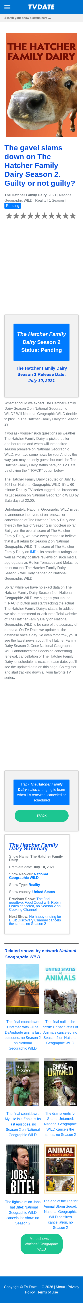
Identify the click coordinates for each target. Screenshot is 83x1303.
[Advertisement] (41, 269)
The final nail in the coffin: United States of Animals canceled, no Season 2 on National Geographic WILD (60, 1032)
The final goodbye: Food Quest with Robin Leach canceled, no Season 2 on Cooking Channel (35, 904)
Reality (34, 885)
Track (41, 815)
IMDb (34, 552)
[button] (7, 8)
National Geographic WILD (28, 876)
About (60, 1287)
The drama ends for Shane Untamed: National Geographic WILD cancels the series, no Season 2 (60, 1124)
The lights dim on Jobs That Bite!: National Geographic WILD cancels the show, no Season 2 (23, 1212)
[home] (41, 8)
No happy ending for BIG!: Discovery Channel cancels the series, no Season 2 (35, 920)
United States (43, 892)
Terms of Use (47, 1292)
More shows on (41, 1244)
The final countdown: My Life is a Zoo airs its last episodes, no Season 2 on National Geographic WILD (23, 1124)
